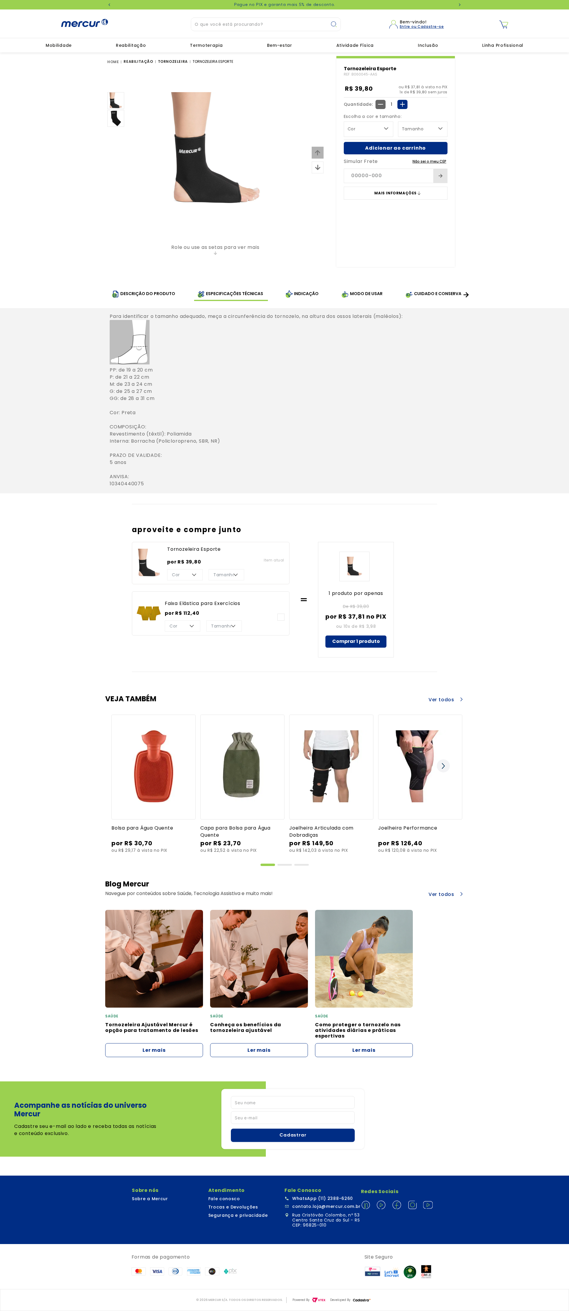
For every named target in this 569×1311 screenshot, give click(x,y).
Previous (109, 5)
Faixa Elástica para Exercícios (202, 603)
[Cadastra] (361, 1300)
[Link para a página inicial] (114, 62)
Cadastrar (292, 1135)
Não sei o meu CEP (429, 161)
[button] (267, 865)
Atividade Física (355, 45)
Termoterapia (206, 45)
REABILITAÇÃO (138, 62)
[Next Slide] (466, 295)
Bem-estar (279, 45)
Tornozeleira (173, 62)
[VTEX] (318, 1300)
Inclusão (428, 45)
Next (460, 5)
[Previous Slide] (128, 762)
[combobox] (266, 24)
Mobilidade (59, 45)
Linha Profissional (502, 45)
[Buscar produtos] (335, 24)
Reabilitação (131, 45)
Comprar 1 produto (356, 641)
